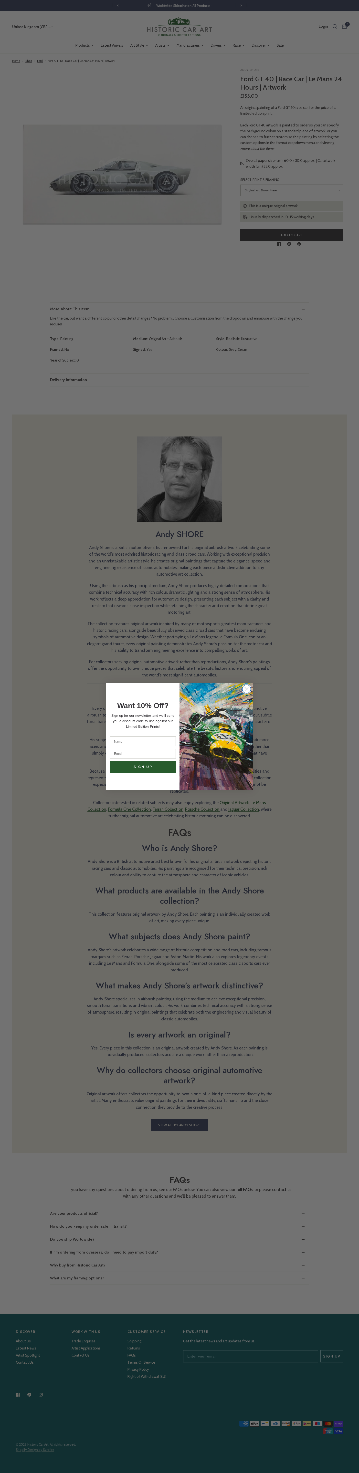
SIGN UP (143, 767)
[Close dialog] (246, 689)
